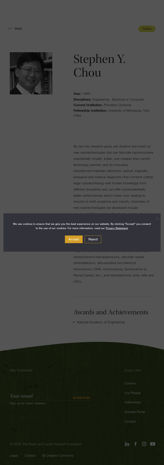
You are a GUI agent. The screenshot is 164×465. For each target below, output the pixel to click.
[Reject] (155, 218)
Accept (74, 239)
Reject (93, 239)
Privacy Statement (117, 228)
